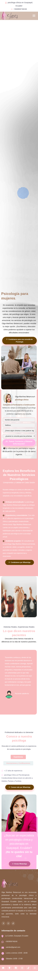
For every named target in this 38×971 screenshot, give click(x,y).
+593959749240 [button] (20, 9)
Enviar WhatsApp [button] (20, 864)
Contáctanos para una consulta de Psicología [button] (20, 340)
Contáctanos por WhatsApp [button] (20, 562)
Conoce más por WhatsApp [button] (20, 787)
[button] (3, 968)
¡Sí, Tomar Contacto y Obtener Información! (19, 442)
